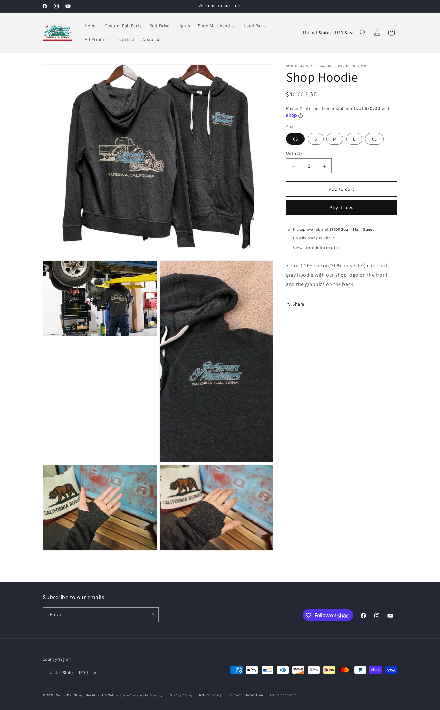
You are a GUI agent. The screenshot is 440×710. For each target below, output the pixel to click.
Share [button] (298, 304)
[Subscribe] (151, 614)
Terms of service (283, 695)
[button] (363, 32)
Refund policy (210, 695)
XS (295, 139)
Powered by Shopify (146, 695)
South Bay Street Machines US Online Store (92, 695)
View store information (317, 248)
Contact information (245, 695)
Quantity (294, 153)
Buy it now (342, 208)
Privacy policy (181, 695)
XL (374, 139)
